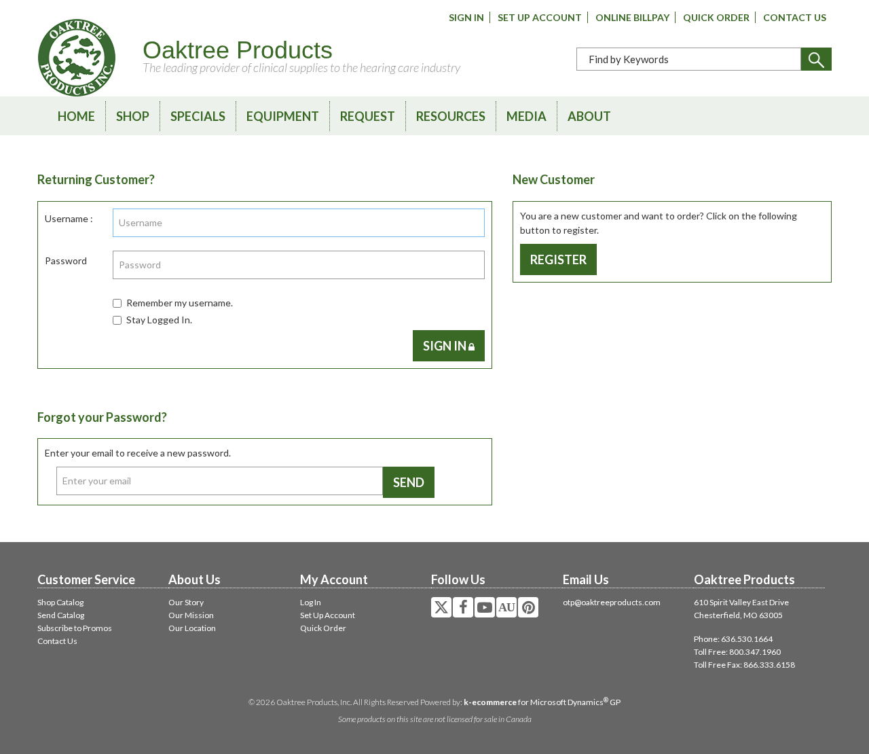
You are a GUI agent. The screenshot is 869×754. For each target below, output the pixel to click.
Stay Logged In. (159, 319)
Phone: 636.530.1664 (733, 639)
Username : (69, 218)
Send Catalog (60, 615)
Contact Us (794, 17)
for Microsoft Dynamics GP (542, 702)
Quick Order (716, 17)
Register (558, 259)
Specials (197, 116)
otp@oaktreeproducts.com (612, 602)
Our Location (192, 628)
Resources (450, 116)
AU (506, 607)
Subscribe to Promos (74, 628)
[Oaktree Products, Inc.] (76, 57)
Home (76, 116)
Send (408, 482)
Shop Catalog (60, 602)
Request (367, 116)
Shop (132, 116)
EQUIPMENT (282, 116)
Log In (310, 602)
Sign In (466, 17)
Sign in (445, 345)
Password (66, 260)
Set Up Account (540, 17)
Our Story (186, 602)
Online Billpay (632, 17)
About (589, 116)
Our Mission (191, 615)
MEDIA (526, 116)
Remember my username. (179, 302)
